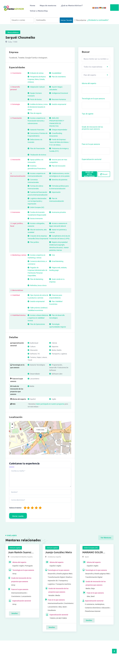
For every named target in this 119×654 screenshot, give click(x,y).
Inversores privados (58, 212)
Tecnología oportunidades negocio (57, 325)
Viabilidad (16, 295)
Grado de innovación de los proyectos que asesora (92, 128)
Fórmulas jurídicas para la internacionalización (59, 187)
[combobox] (96, 67)
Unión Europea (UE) (37, 207)
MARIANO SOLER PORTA (92, 552)
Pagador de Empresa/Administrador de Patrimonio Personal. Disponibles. (37, 271)
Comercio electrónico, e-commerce (37, 262)
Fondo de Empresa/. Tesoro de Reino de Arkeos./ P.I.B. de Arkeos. (59, 142)
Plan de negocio (35, 113)
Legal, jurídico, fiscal (16, 224)
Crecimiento (16, 73)
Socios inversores (36, 218)
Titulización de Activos (38, 155)
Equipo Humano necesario (35, 94)
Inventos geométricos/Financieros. (37, 167)
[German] (100, 8)
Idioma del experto (89, 83)
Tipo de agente (87, 114)
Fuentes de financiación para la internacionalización (38, 193)
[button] (40, 436)
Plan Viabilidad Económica (55, 302)
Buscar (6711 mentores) (89, 174)
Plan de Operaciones (37, 324)
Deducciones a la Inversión (35, 141)
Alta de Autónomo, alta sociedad (37, 231)
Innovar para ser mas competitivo (58, 161)
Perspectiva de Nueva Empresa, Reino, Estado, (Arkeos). (37, 79)
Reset (104, 174)
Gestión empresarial (58, 104)
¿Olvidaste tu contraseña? (98, 20)
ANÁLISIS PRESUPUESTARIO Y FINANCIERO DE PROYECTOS (56, 122)
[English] (96, 8)
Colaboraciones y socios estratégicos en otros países (59, 174)
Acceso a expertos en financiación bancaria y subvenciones (36, 120)
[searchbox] (93, 90)
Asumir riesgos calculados (55, 88)
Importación (56, 192)
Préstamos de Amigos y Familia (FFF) (59, 150)
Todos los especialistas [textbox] (93, 67)
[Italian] (103, 8)
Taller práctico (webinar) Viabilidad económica (38, 309)
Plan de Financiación (37, 148)
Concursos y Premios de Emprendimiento (37, 134)
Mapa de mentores (48, 5)
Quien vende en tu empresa (56, 280)
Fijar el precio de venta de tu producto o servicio (38, 296)
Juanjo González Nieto (58, 552)
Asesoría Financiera (37, 130)
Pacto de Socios (36, 99)
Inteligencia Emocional (59, 93)
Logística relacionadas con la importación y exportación (37, 201)
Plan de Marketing (36, 279)
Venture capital (15, 548)
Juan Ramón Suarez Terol (19, 552)
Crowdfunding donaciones (55, 134)
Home (32, 5)
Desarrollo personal (15, 88)
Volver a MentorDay (39, 11)
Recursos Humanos (58, 99)
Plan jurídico (34, 242)
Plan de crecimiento (58, 77)
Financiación (17, 118)
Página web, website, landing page (58, 269)
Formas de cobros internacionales (35, 187)
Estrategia (16, 104)
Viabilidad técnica (19, 315)
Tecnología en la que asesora (93, 99)
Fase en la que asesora (91, 144)
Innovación (16, 160)
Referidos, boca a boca (38, 285)
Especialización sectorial (91, 159)
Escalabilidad (56, 73)
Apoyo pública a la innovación (35, 161)
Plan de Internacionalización (56, 200)
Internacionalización (17, 176)
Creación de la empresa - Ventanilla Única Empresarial (38, 237)
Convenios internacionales (33, 181)
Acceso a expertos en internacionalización (36, 174)
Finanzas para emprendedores (55, 296)
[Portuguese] (105, 8)
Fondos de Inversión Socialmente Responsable (37, 213)
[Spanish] (93, 8)
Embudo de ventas (36, 73)
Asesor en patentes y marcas (58, 231)
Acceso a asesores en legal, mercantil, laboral (58, 224)
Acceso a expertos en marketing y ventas (36, 256)
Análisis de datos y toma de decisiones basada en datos (38, 107)
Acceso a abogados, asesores (36, 224)
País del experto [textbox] (90, 75)
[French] (98, 8)
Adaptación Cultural (37, 87)
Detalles (15, 613)
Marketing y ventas (19, 255)
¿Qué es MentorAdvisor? (72, 5)
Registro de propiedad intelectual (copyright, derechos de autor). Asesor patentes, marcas (59, 246)
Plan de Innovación (58, 166)
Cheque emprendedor (59, 130)
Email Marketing (57, 261)
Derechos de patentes (59, 180)
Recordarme (81, 20)
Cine (53, 255)
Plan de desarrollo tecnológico (57, 316)
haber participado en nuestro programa (50, 404)
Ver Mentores (106, 538)
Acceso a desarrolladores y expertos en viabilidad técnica (38, 317)
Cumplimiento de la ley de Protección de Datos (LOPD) (59, 237)
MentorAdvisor (17, 290)
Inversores (16, 212)
